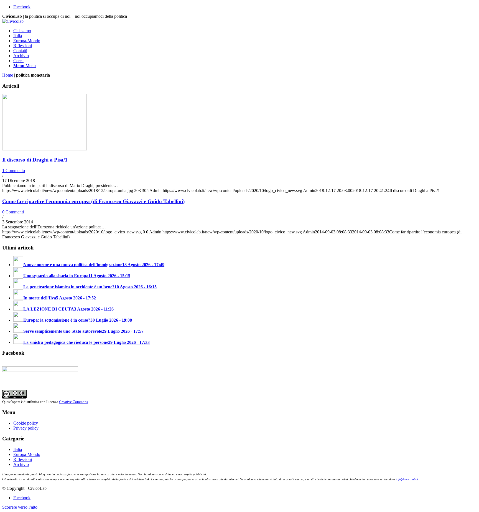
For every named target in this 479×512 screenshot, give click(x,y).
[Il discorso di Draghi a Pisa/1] (44, 149)
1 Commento (13, 170)
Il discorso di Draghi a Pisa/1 (35, 160)
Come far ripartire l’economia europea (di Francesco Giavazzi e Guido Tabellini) (93, 201)
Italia (17, 449)
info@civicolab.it (407, 479)
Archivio (21, 464)
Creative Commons (73, 402)
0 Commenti (13, 212)
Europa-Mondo (26, 454)
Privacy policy (26, 428)
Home (7, 75)
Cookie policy (25, 423)
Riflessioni (22, 459)
